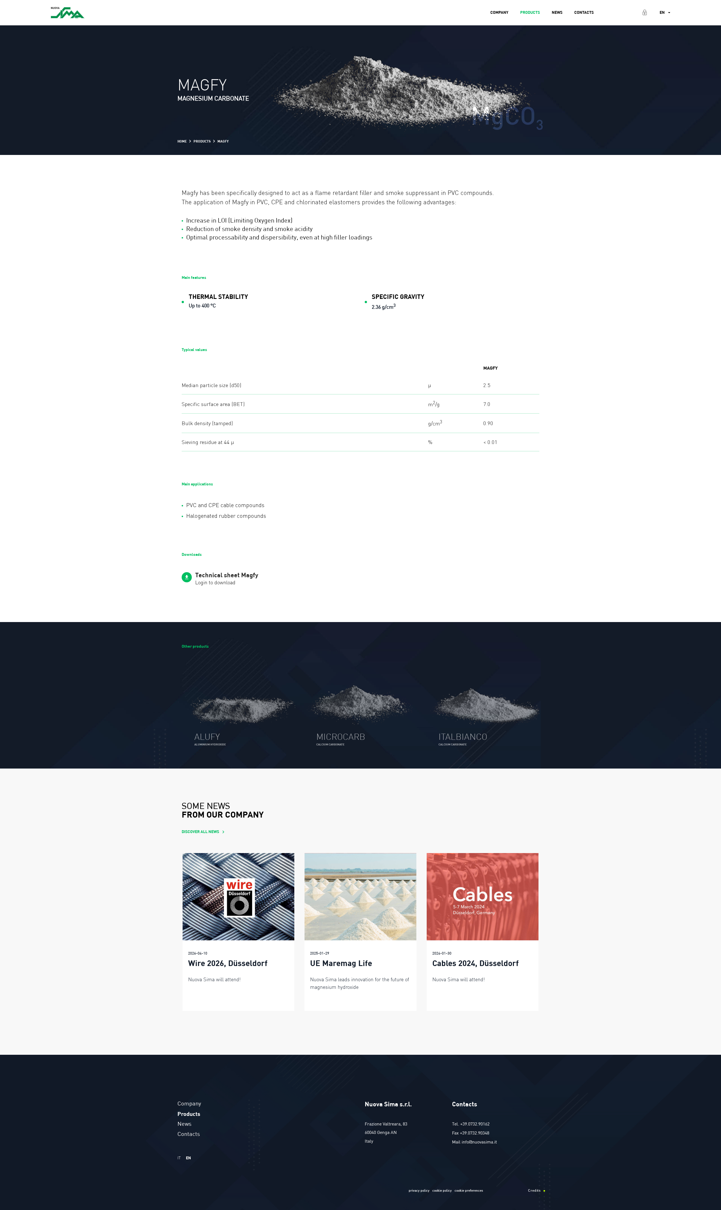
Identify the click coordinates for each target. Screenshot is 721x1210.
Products (530, 13)
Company (499, 13)
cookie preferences (469, 1191)
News (557, 13)
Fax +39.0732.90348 (470, 1133)
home (182, 141)
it (179, 1158)
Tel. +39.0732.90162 (470, 1124)
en (188, 1158)
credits (534, 1191)
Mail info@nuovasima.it (474, 1142)
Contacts (584, 13)
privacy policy (419, 1191)
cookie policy (442, 1191)
